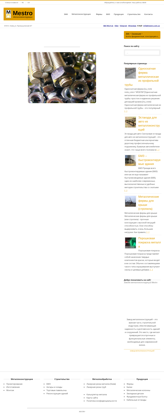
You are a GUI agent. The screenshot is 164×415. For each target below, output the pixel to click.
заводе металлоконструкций (38, 338)
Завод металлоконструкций (142, 351)
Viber (117, 26)
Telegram (123, 26)
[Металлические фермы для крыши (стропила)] (131, 196)
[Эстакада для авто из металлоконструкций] (131, 117)
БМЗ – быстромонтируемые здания (149, 160)
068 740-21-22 (108, 26)
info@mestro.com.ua (151, 26)
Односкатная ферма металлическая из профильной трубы (142, 76)
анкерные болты (22, 341)
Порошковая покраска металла (149, 242)
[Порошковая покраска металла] (131, 238)
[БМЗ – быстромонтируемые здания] (131, 155)
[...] (126, 111)
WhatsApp (132, 26)
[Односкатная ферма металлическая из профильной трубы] (131, 68)
